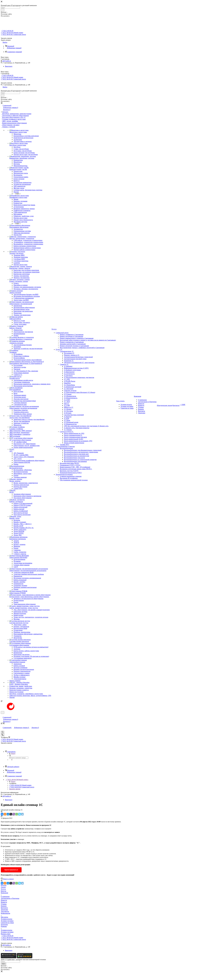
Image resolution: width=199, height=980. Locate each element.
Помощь (4, 926)
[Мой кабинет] (2, 715)
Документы (5, 911)
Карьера (4, 906)
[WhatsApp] (16, 814)
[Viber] (13, 814)
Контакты (4, 908)
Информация (5, 913)
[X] (11, 814)
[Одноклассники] (5, 814)
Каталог (4, 885)
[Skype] (19, 814)
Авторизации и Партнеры (10, 898)
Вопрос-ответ (5, 934)
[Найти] (2, 10)
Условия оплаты (6, 919)
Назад (13, 753)
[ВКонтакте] (2, 814)
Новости (4, 900)
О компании (5, 896)
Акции (3, 887)
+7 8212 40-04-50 (7, 31)
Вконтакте (8, 66)
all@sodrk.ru (6, 61)
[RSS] (1, 816)
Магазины (4, 917)
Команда (4, 902)
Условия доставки (7, 921)
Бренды (3, 891)
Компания (4, 893)
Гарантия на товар (7, 923)
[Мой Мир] (8, 814)
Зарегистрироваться (11, 870)
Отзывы (4, 904)
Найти (3, 964)
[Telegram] (22, 814)
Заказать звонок (14, 789)
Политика (4, 924)
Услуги (3, 889)
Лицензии (4, 909)
